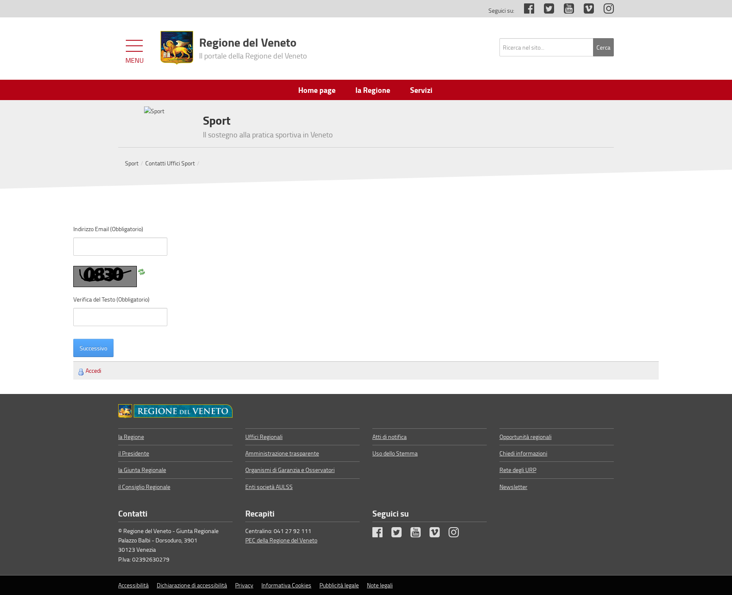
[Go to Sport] (175, 411)
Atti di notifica (389, 437)
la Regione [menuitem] (372, 89)
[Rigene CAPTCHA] (141, 270)
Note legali (380, 585)
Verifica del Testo (111, 299)
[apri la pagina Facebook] (525, 10)
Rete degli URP (517, 470)
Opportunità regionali (525, 437)
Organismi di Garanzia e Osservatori (290, 470)
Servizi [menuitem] (421, 89)
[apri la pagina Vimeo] (584, 10)
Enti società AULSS (269, 487)
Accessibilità (133, 585)
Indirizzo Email (108, 229)
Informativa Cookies (286, 585)
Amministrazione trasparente (282, 453)
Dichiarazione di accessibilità (192, 585)
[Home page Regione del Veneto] (177, 48)
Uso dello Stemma (395, 453)
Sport (132, 163)
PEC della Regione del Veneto (281, 540)
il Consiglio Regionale (144, 487)
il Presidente (133, 453)
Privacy (244, 585)
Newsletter (513, 487)
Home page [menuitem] (317, 89)
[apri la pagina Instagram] (604, 10)
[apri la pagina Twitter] (544, 10)
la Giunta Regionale (142, 470)
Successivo (93, 348)
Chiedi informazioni (523, 453)
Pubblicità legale (339, 585)
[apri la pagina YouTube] (564, 10)
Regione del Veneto (253, 47)
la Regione (131, 437)
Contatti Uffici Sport (170, 163)
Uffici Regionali (264, 437)
